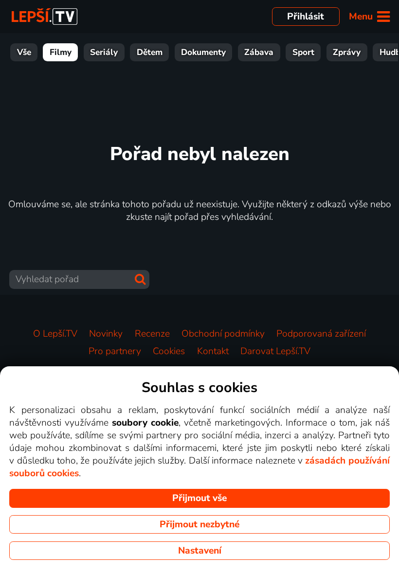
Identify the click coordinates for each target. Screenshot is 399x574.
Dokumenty (203, 52)
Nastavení (199, 550)
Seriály (104, 52)
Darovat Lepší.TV (275, 351)
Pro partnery (115, 351)
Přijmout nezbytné (199, 524)
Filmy (61, 52)
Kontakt (213, 351)
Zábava (258, 52)
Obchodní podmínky (223, 333)
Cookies (169, 351)
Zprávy (347, 52)
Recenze (152, 333)
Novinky (106, 333)
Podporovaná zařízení (321, 333)
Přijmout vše (199, 498)
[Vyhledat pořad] (140, 279)
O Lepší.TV (55, 333)
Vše (24, 52)
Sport (303, 52)
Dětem (150, 52)
